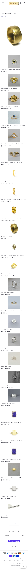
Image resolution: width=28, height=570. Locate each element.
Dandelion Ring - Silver (7, 329)
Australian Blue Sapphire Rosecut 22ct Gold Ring (13, 125)
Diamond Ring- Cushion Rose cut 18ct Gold (11, 310)
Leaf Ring (3, 348)
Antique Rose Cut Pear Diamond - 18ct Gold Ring (13, 143)
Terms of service (10, 563)
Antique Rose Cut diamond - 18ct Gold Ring (11, 162)
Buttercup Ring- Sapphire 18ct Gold (9, 106)
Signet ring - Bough (6, 366)
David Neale (13, 558)
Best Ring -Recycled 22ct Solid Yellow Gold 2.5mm (13, 181)
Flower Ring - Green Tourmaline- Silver (10, 69)
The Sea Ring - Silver (6, 385)
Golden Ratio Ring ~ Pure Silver (8, 496)
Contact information (15, 565)
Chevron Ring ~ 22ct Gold (7, 273)
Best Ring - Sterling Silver (7, 292)
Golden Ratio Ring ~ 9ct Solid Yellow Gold (11, 440)
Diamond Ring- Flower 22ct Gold (9, 88)
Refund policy (12, 560)
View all (14, 523)
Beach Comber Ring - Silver (8, 403)
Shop (2, 16)
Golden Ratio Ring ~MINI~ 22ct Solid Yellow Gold (13, 477)
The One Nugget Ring (6, 236)
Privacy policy (20, 560)
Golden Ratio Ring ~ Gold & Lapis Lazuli (11, 422)
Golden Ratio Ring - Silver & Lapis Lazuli (11, 459)
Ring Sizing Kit (5, 514)
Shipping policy (19, 563)
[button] (3, 3)
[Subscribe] (23, 535)
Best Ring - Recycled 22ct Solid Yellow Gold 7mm (13, 218)
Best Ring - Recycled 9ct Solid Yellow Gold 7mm (12, 255)
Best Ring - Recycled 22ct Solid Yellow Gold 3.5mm (13, 199)
